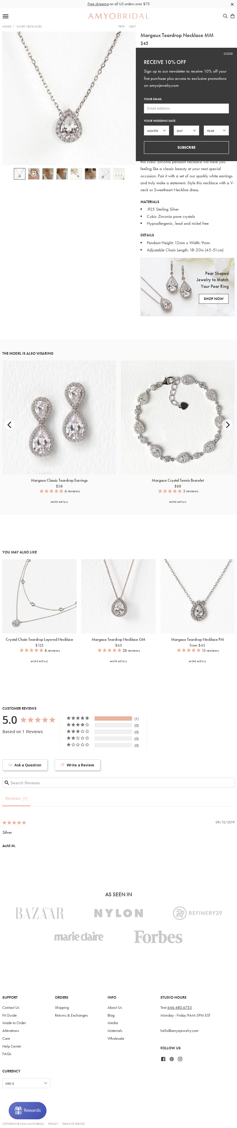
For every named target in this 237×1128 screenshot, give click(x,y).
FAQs (6, 1053)
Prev (121, 26)
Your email (153, 99)
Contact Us (10, 1007)
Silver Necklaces (29, 26)
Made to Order (14, 1022)
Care (6, 1038)
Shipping (62, 1007)
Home (6, 26)
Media (113, 1022)
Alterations (10, 1030)
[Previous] (9, 424)
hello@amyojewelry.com (179, 1030)
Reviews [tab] (13, 798)
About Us (115, 1007)
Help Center (11, 1046)
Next (132, 26)
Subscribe (186, 147)
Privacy (53, 1124)
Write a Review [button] (80, 765)
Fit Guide (9, 1015)
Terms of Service (73, 1124)
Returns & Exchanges (71, 1015)
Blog (111, 1015)
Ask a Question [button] (27, 765)
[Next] (227, 424)
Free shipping (98, 3)
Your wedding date (159, 120)
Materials (115, 1030)
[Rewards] (28, 1110)
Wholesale (116, 1038)
